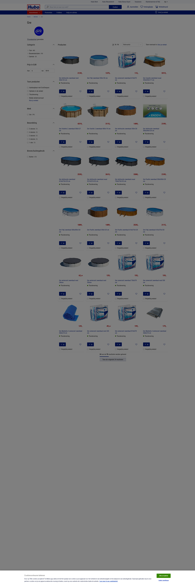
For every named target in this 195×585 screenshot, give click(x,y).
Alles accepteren (163, 576)
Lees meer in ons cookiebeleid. (108, 581)
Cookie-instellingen (164, 580)
